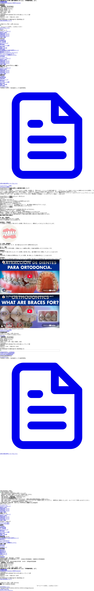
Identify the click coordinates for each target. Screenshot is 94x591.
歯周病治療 (3, 40)
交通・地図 (3, 37)
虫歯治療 (2, 78)
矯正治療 (2, 46)
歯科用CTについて (5, 51)
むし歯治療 (3, 42)
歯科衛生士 (3, 552)
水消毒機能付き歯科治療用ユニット (9, 50)
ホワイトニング (4, 43)
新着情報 (2, 556)
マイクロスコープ (4, 540)
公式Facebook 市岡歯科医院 (7, 353)
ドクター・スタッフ (5, 31)
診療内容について (4, 35)
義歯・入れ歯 (3, 47)
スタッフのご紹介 (4, 523)
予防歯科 (2, 39)
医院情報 (2, 545)
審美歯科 (2, 44)
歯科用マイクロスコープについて (9, 52)
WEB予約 (2, 335)
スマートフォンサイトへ (6, 590)
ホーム (2, 29)
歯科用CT (2, 539)
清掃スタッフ (3, 554)
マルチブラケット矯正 (6, 185)
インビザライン (4, 86)
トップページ (3, 57)
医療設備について (4, 33)
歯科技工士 (3, 550)
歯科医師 (2, 549)
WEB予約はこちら (5, 27)
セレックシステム (4, 541)
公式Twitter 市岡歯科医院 (6, 354)
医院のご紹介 (3, 32)
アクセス (2, 546)
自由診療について (4, 36)
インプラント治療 (4, 45)
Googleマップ (3, 547)
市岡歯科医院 (3, 1)
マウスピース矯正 (4, 187)
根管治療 (2, 49)
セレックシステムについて (7, 53)
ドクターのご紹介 (4, 522)
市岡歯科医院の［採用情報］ (7, 352)
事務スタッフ (3, 553)
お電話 (2, 589)
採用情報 (2, 56)
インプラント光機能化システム (8, 55)
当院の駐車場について (6, 20)
